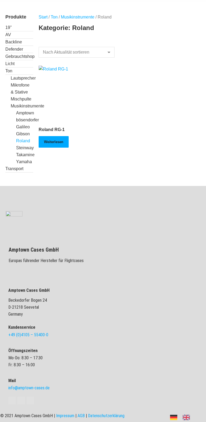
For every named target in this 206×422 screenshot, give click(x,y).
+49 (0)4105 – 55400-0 (28, 334)
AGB (81, 415)
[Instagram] (30, 400)
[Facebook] (12, 400)
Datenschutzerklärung (106, 415)
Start (43, 17)
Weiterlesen (53, 142)
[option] (187, 417)
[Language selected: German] (182, 417)
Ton (54, 17)
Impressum (65, 415)
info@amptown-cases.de (29, 387)
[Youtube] (21, 400)
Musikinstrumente (77, 17)
